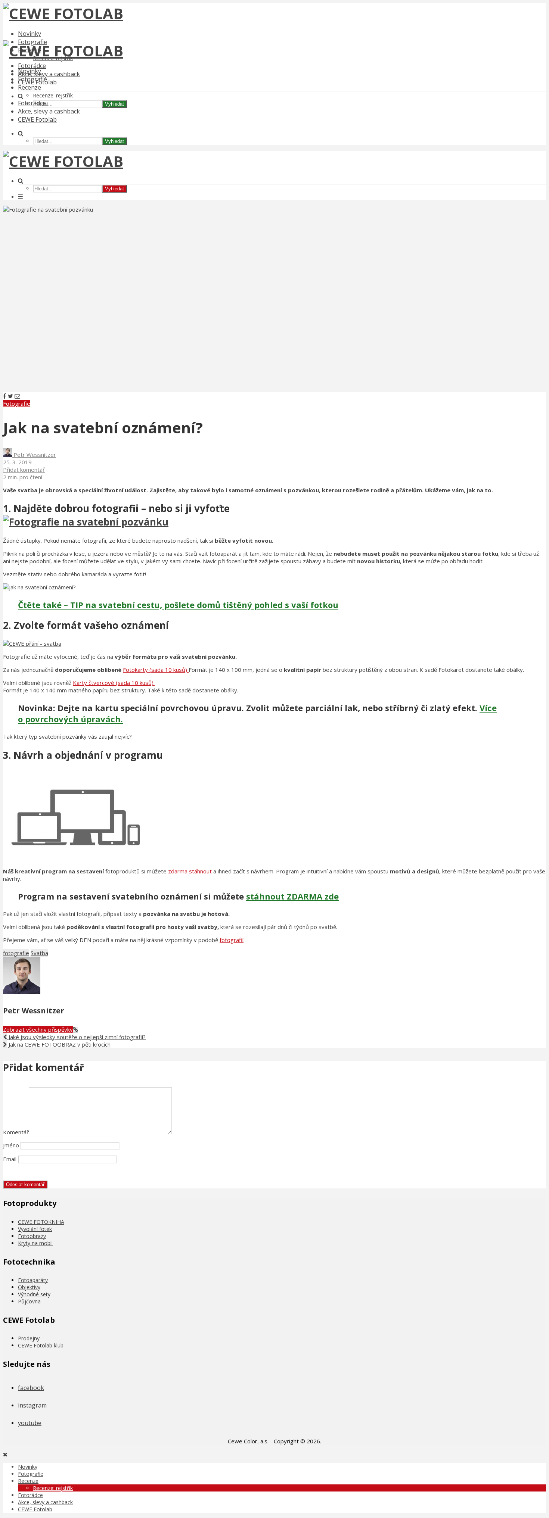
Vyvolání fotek (35, 1228)
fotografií (232, 940)
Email (9, 1159)
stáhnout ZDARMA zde (292, 896)
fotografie (16, 953)
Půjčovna (29, 1301)
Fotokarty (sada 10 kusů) (156, 669)
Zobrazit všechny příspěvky (38, 1029)
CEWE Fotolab (37, 119)
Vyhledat (114, 104)
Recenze (29, 87)
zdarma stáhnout (190, 871)
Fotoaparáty (33, 1280)
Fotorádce (32, 66)
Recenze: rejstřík (53, 95)
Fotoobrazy (32, 1236)
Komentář (16, 1132)
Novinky (29, 33)
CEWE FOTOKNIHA (41, 1221)
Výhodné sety (34, 1294)
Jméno (11, 1145)
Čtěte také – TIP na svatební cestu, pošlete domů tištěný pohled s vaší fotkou (178, 604)
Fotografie (32, 79)
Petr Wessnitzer (34, 454)
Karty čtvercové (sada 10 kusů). (114, 682)
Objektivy (29, 1287)
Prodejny (29, 1338)
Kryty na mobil (35, 1243)
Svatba (39, 953)
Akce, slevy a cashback (49, 74)
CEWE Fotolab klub (40, 1345)
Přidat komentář (24, 469)
